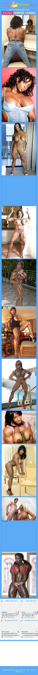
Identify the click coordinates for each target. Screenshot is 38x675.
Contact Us (19, 672)
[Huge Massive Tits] (19, 5)
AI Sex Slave (7, 13)
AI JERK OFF (19, 13)
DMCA (33, 670)
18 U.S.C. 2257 (24, 670)
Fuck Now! (31, 13)
